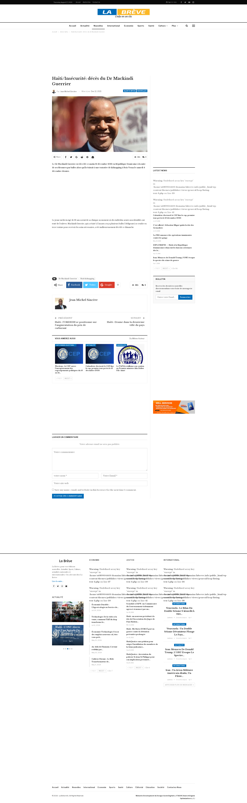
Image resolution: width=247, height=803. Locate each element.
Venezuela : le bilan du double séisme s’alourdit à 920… (179, 611)
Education (150, 787)
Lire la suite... (57, 581)
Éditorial (139, 787)
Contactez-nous (174, 787)
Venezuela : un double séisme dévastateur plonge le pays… (179, 631)
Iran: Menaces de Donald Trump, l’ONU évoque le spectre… (179, 652)
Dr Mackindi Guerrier (68, 279)
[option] (68, 625)
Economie (128, 26)
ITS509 (179, 796)
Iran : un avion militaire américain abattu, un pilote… (179, 673)
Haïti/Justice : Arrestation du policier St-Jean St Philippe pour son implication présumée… (140, 657)
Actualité (84, 26)
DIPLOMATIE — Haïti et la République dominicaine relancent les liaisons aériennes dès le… (172, 247)
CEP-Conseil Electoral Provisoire (66, 345)
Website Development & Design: (149, 796)
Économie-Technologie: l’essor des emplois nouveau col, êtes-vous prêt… (105, 634)
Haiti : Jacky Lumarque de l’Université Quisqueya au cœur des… (68, 627)
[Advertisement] (123, 54)
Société (160, 787)
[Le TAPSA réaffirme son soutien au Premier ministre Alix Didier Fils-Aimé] (130, 354)
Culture (162, 26)
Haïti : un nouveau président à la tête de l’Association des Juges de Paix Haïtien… (140, 619)
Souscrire (185, 297)
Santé (151, 26)
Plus (174, 26)
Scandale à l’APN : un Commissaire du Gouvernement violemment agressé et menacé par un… (141, 606)
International (113, 26)
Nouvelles (98, 26)
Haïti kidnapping (87, 279)
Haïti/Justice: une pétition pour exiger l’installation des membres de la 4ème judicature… (142, 644)
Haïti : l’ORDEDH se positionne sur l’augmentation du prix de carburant (76, 325)
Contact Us (96, 2)
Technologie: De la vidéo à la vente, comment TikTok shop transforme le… (104, 619)
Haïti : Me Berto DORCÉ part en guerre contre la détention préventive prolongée (140, 631)
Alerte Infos (86, 2)
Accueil (78, 2)
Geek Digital (168, 796)
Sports (141, 26)
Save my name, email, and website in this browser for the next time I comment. (95, 490)
